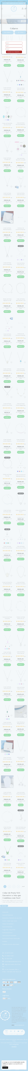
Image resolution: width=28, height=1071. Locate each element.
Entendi (5, 1067)
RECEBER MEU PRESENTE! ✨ (14, 51)
